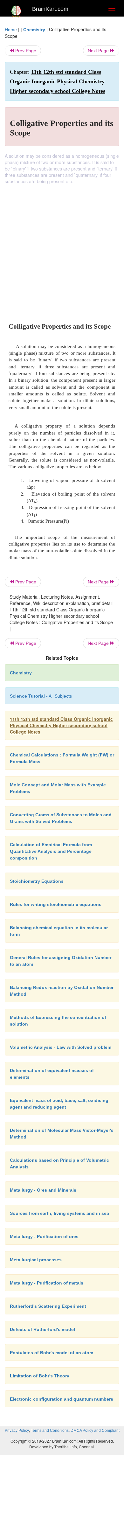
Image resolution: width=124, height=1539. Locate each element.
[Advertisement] (62, 250)
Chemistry (34, 29)
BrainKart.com (50, 9)
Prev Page (25, 50)
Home (11, 29)
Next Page (99, 50)
